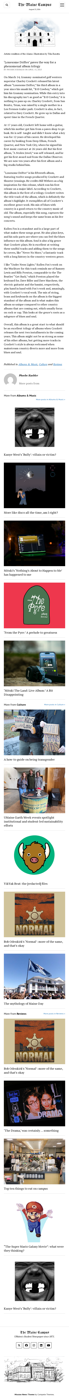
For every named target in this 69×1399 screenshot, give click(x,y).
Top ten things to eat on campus (26, 1188)
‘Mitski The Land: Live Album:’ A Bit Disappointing (28, 692)
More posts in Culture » (54, 704)
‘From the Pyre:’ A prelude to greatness (30, 632)
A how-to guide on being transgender (29, 759)
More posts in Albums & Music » (50, 399)
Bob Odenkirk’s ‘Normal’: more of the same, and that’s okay (33, 944)
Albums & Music (28, 364)
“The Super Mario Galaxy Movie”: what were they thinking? (34, 1248)
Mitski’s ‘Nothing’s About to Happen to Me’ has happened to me (33, 572)
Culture (43, 364)
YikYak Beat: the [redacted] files (26, 884)
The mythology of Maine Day (23, 1004)
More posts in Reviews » (54, 1013)
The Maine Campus (34, 5)
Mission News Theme (24, 1394)
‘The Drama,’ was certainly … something (31, 1130)
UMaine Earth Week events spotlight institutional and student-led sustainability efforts (33, 821)
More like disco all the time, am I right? (31, 512)
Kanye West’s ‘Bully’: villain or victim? (30, 454)
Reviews (57, 364)
